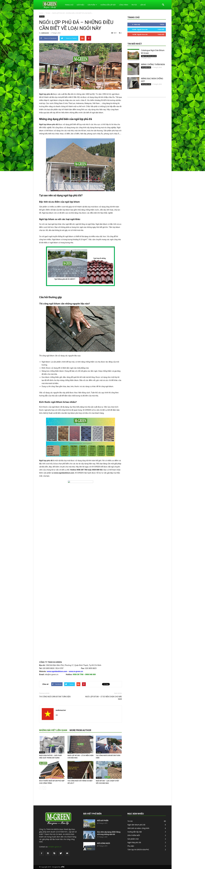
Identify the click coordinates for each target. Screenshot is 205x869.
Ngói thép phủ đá (134, 842)
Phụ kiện (130, 846)
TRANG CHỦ (69, 5)
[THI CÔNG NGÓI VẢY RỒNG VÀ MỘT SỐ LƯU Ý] (80, 770)
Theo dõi (161, 29)
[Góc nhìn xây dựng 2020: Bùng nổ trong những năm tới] (89, 835)
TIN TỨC (134, 5)
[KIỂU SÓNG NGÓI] (89, 846)
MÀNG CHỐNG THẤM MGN (153, 64)
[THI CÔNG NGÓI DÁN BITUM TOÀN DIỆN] (109, 744)
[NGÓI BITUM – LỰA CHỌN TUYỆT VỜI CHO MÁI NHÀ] (109, 770)
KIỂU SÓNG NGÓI (103, 843)
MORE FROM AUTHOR (80, 730)
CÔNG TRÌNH (123, 5)
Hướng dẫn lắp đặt (134, 832)
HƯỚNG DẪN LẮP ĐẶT (108, 5)
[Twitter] (60, 853)
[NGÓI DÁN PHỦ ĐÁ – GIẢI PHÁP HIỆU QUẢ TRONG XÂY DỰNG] (52, 744)
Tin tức (42, 16)
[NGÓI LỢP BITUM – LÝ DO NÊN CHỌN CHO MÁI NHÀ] (80, 744)
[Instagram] (48, 853)
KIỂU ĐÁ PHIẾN (102, 821)
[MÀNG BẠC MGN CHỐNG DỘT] (133, 83)
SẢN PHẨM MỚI (133, 835)
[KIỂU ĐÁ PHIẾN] (89, 823)
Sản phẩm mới (146, 67)
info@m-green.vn (54, 847)
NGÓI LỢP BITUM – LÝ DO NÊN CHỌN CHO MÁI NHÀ (103, 698)
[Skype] (54, 853)
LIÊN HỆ (143, 5)
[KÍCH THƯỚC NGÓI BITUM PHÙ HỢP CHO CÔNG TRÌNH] (52, 770)
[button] (163, 5)
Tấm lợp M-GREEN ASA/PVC (138, 849)
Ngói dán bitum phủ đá (149, 56)
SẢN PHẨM (91, 5)
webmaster (45, 33)
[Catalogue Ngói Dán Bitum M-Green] (133, 55)
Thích (162, 24)
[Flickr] (58, 715)
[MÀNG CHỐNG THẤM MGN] (133, 69)
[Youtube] (67, 853)
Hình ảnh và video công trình (138, 828)
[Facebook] (41, 853)
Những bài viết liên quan (53, 730)
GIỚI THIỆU (80, 5)
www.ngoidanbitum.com (57, 671)
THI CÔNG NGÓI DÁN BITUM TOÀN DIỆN (54, 697)
